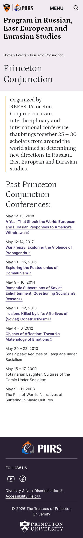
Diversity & (32, 490)
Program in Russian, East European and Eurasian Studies (37, 28)
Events (21, 55)
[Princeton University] (6, 7)
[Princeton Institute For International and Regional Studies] (22, 7)
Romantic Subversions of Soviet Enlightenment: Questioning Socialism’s (40, 293)
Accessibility (21, 496)
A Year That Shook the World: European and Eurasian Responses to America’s (40, 227)
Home (7, 55)
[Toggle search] (76, 7)
